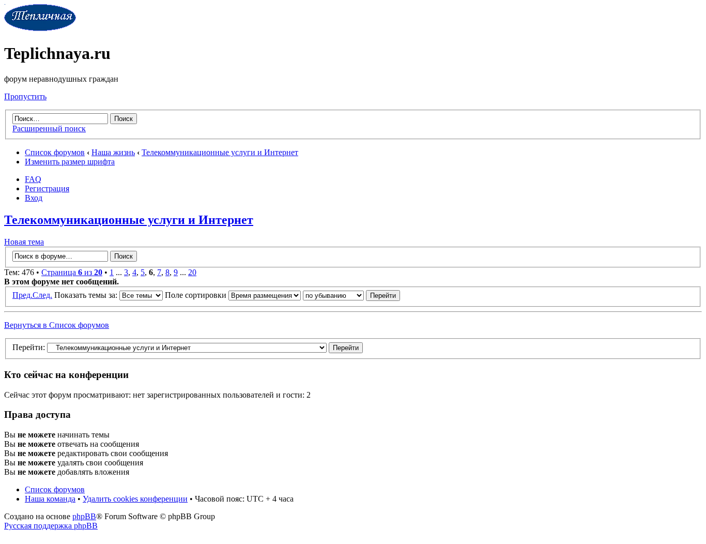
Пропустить (25, 96)
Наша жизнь (113, 152)
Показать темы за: (86, 295)
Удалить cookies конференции (135, 498)
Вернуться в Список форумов (56, 325)
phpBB (84, 516)
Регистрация (47, 188)
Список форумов (55, 152)
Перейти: (28, 347)
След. (42, 295)
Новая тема (24, 241)
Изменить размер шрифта (70, 161)
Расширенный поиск (49, 128)
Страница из (71, 272)
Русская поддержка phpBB (51, 525)
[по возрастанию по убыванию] (351, 295)
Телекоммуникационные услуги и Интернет (220, 152)
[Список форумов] (40, 28)
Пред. (22, 295)
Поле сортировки (196, 295)
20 (192, 272)
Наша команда (50, 498)
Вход (33, 197)
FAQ (33, 179)
